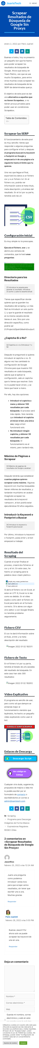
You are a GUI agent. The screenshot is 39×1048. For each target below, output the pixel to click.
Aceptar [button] (23, 1043)
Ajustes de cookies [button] (10, 1043)
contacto (21, 794)
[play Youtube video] (19, 733)
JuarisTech (13, 3)
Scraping (11, 816)
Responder (12, 902)
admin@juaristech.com (14, 801)
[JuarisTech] (3, 3)
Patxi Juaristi (12, 917)
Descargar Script (22, 758)
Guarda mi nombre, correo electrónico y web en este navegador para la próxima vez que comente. (19, 1020)
